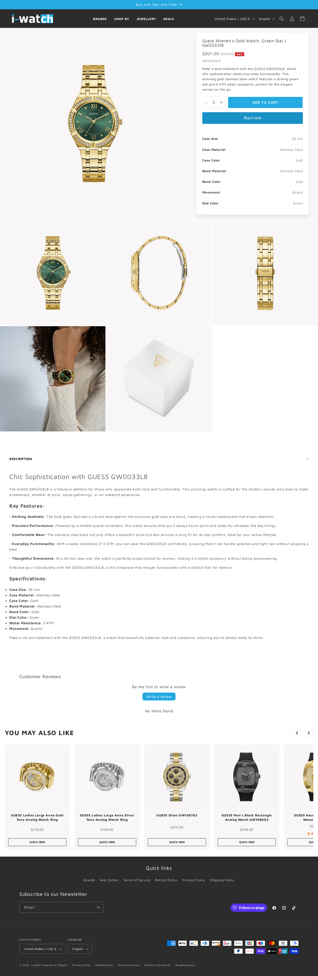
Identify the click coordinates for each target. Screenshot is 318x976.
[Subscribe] (98, 907)
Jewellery (146, 19)
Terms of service (128, 964)
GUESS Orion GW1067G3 (176, 815)
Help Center (109, 880)
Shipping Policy (222, 880)
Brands (100, 19)
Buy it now (252, 118)
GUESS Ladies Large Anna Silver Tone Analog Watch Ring (107, 817)
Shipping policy (185, 964)
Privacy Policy (193, 880)
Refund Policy (166, 880)
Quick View (37, 842)
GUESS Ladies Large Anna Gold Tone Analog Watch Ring (37, 817)
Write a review (159, 696)
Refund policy (104, 964)
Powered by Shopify (54, 965)
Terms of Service (136, 880)
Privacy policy (81, 964)
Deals (168, 19)
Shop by (121, 19)
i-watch (36, 965)
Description (20, 459)
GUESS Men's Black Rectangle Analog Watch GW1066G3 (247, 817)
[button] (282, 19)
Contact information (157, 964)
